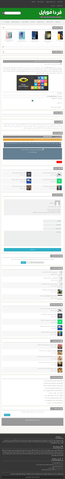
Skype (42, 71)
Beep (40, 124)
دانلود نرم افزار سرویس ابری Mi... (18, 179)
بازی (5, 453)
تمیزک (62, 462)
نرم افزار (56, 451)
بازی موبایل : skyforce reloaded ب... (49, 272)
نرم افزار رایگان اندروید (58, 450)
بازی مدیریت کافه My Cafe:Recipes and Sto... (47, 356)
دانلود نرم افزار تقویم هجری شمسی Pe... (48, 295)
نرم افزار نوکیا (51, 451)
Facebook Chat (45, 124)
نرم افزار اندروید (41, 453)
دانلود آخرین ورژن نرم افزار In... (49, 186)
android (47, 451)
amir (62, 466)
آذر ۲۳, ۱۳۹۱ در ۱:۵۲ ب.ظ (54, 206)
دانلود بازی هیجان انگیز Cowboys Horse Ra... (47, 368)
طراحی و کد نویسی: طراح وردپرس (32, 476)
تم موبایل (10, 450)
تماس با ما (53, 5)
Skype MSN (22, 124)
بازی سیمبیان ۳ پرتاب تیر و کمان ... (49, 284)
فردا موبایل (59, 73)
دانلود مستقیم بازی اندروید (17, 450)
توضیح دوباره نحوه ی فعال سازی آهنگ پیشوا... (52, 383)
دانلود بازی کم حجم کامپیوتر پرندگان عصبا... (53, 388)
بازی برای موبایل (32, 451)
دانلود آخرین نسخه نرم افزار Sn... (49, 179)
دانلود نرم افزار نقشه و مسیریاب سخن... (48, 308)
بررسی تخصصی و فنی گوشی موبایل (32, 420)
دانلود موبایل (30, 453)
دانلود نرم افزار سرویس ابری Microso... (48, 326)
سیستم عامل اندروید (18, 126)
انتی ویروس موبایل (15, 21)
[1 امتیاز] (51, 136)
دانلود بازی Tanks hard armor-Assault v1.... (47, 362)
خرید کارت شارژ (40, 1)
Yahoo (13, 124)
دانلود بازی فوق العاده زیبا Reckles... (49, 289)
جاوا (10, 451)
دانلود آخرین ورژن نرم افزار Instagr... (49, 332)
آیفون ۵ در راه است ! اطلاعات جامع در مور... (53, 395)
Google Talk (53, 124)
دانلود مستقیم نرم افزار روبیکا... (19, 172)
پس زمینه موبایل (40, 21)
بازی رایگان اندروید (32, 450)
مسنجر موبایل (56, 128)
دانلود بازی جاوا (54, 453)
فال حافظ (33, 1)
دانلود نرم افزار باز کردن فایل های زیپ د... (53, 400)
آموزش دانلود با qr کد (32, 152)
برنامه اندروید (60, 451)
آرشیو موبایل (59, 5)
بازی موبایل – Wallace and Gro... (50, 278)
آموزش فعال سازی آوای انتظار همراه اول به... (52, 380)
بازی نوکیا (49, 453)
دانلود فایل (59, 93)
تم (35, 451)
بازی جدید (26, 451)
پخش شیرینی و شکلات (58, 464)
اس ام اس (32, 21)
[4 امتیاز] (46, 136)
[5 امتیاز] (44, 136)
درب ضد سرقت (60, 469)
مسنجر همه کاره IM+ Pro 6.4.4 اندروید (44, 128)
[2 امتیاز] (49, 136)
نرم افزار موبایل (49, 21)
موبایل (33, 128)
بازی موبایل (57, 21)
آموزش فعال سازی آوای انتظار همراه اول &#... (52, 385)
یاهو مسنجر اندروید (27, 128)
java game (22, 451)
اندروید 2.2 (45, 450)
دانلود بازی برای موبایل (40, 451)
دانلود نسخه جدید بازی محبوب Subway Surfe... (47, 344)
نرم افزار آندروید (55, 64)
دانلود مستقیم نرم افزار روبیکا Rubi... (48, 314)
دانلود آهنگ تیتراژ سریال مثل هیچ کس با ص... (52, 390)
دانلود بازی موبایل (16, 453)
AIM (37, 124)
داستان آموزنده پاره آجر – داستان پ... (54, 402)
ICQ (57, 124)
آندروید (12, 451)
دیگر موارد (7, 21)
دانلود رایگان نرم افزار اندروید (39, 126)
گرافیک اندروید (25, 21)
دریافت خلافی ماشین (59, 467)
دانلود (46, 453)
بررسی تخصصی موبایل (50, 1)
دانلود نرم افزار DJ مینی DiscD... (19, 186)
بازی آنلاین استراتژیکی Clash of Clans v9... (47, 350)
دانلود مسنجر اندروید (28, 126)
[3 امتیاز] (47, 136)
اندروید (9, 124)
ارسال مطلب (7, 414)
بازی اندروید (35, 453)
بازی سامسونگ (5, 450)
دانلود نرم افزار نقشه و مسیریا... (49, 172)
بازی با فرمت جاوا (39, 450)
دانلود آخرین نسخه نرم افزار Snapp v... (48, 320)
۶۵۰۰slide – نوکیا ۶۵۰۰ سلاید (55, 393)
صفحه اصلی (59, 1)
